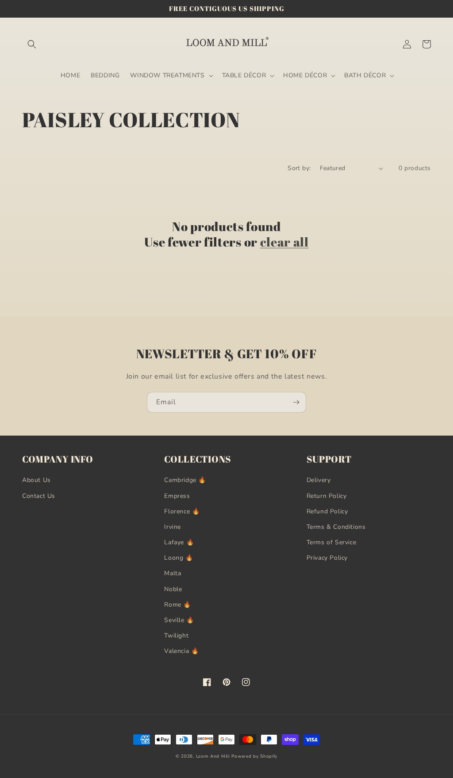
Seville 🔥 (179, 620)
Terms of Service (332, 542)
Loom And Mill (213, 756)
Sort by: (299, 168)
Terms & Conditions (336, 527)
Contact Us (38, 496)
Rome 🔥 (177, 604)
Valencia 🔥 (181, 651)
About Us (36, 480)
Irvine (172, 527)
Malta (172, 573)
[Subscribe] (296, 402)
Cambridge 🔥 (185, 480)
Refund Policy (327, 511)
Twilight (176, 635)
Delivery (319, 480)
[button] (32, 44)
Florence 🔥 (182, 511)
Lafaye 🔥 (179, 542)
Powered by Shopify (254, 756)
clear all (284, 242)
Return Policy (327, 496)
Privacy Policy (327, 558)
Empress (177, 496)
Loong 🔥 (178, 558)
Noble (173, 589)
